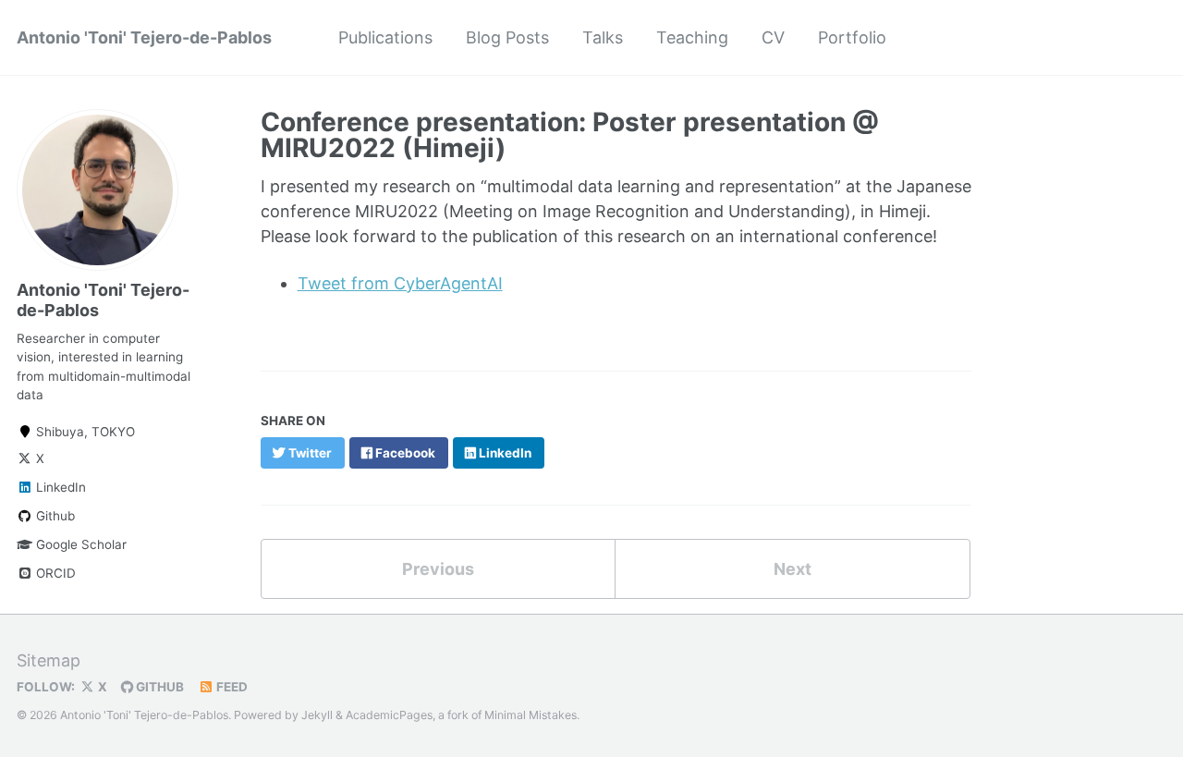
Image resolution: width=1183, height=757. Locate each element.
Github (53, 515)
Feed (230, 686)
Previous (438, 569)
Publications (385, 37)
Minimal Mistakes (530, 715)
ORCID (54, 573)
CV (773, 37)
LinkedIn (59, 487)
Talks (602, 37)
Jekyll (317, 715)
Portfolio (852, 37)
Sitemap (48, 660)
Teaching (692, 37)
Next (792, 569)
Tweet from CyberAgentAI (400, 283)
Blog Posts (507, 37)
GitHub (158, 686)
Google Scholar (79, 544)
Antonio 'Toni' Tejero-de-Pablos (144, 37)
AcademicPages (389, 715)
